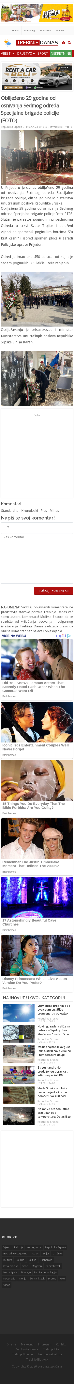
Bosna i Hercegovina (15, 1253)
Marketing (29, 30)
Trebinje (18, 1247)
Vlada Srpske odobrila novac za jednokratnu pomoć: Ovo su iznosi (52, 1092)
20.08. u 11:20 (47, 1124)
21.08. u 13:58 (47, 1104)
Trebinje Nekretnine (49, 1354)
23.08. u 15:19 (47, 1042)
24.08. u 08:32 (47, 1021)
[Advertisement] (37, 455)
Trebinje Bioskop (37, 1359)
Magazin (37, 1266)
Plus (44, 510)
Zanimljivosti (53, 1266)
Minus (54, 510)
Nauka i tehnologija (45, 1272)
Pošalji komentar (54, 591)
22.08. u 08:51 (47, 1062)
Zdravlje (26, 1272)
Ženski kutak (37, 1278)
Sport (43, 53)
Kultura (7, 1259)
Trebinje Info (51, 1349)
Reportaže (9, 1278)
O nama (15, 30)
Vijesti (6, 53)
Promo (52, 1278)
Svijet (46, 1253)
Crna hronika (10, 1266)
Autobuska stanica (26, 1349)
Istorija (22, 1278)
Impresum (45, 30)
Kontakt (60, 30)
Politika (32, 1259)
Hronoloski (29, 510)
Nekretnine (61, 53)
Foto (62, 1278)
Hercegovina (34, 1247)
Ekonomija (46, 1259)
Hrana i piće (10, 1272)
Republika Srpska (11, 127)
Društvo (25, 53)
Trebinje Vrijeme (22, 1354)
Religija (20, 1259)
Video (6, 1284)
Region (35, 1253)
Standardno (10, 510)
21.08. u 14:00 (47, 1083)
